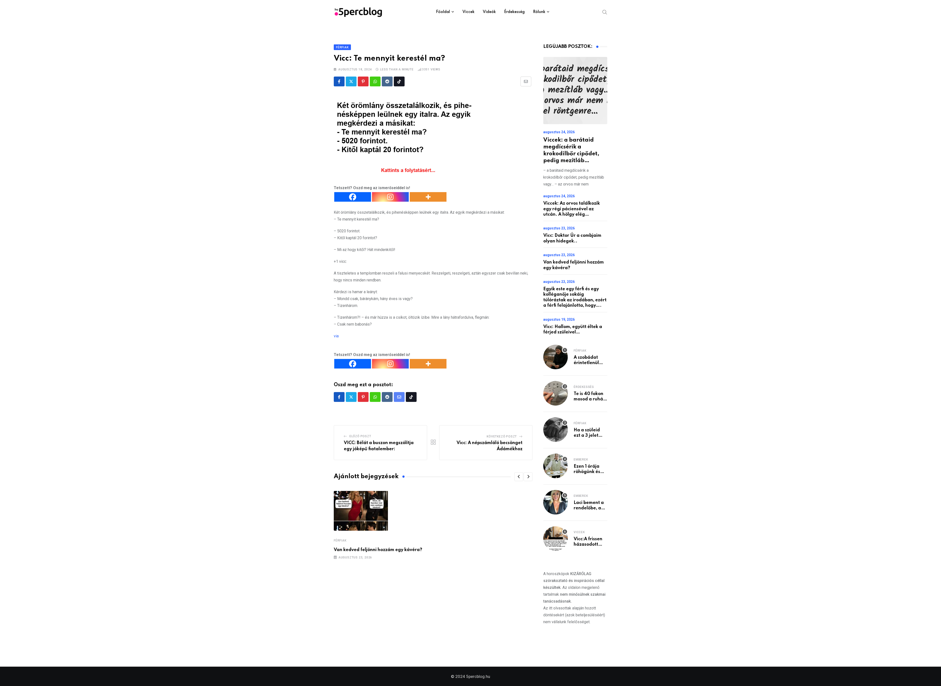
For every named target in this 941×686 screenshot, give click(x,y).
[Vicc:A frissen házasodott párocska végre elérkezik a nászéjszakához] (555, 538)
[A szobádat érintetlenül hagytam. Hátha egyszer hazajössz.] (555, 357)
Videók (489, 12)
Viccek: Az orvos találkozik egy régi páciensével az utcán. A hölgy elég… (571, 209)
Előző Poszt (360, 436)
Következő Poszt (502, 436)
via (336, 336)
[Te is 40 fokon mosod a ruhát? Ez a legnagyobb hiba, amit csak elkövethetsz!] (555, 393)
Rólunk (539, 12)
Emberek (581, 459)
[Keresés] (604, 12)
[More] (428, 197)
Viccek (468, 12)
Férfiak (340, 540)
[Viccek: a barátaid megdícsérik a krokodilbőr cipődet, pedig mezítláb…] (575, 90)
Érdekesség (514, 12)
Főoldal (443, 12)
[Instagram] (390, 197)
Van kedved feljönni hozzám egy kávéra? (378, 550)
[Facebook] (352, 197)
